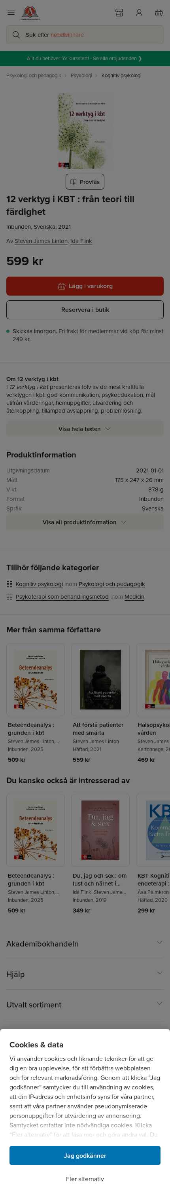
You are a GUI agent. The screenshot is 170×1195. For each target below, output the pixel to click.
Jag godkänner (85, 1155)
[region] (85, 1112)
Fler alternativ (85, 1179)
